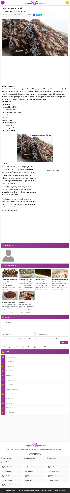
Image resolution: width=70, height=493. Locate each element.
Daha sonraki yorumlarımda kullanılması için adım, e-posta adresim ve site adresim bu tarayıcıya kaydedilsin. (33, 338)
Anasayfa (5, 11)
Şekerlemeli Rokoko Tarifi (60, 279)
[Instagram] (39, 454)
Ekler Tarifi (22, 302)
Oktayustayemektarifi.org (31, 490)
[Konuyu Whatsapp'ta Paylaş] (40, 15)
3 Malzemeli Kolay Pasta (9, 279)
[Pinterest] (36, 454)
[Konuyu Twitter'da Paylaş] (37, 15)
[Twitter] (33, 454)
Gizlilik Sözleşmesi (60, 490)
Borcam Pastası (40, 279)
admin (17, 250)
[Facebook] (30, 454)
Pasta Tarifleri (12, 11)
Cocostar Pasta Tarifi (8, 302)
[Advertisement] (35, 70)
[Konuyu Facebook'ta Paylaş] (34, 15)
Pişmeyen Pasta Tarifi (25, 279)
